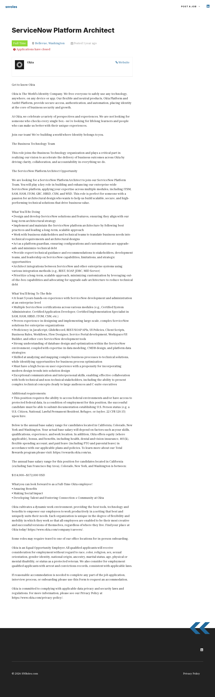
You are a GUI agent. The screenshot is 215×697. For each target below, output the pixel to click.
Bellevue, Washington (50, 43)
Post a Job (189, 6)
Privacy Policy (191, 673)
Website (124, 62)
